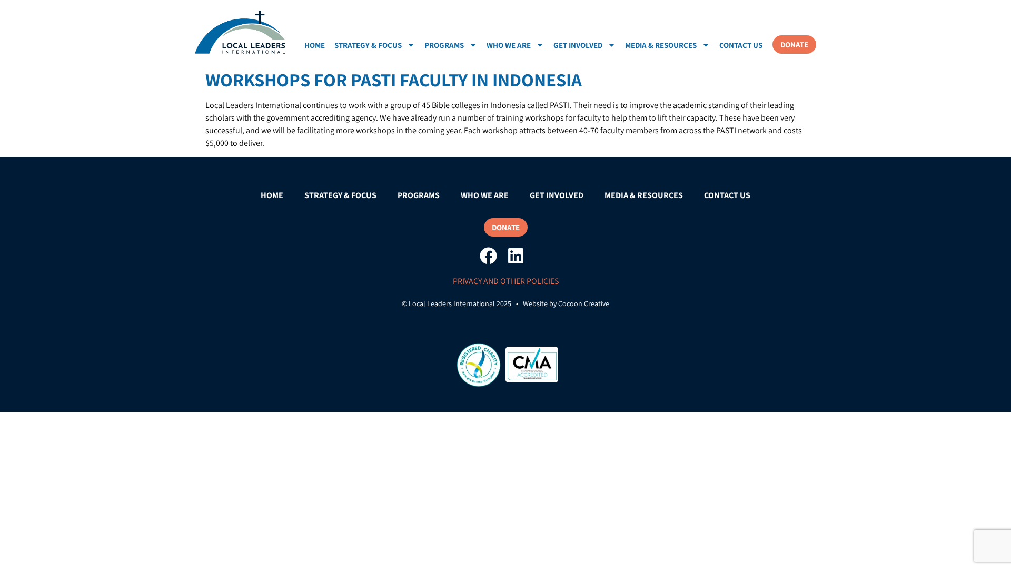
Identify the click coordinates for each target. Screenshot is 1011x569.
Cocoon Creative (583, 303)
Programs (444, 45)
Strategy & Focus (368, 45)
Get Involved (577, 45)
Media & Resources (661, 45)
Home (314, 45)
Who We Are (509, 45)
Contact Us (740, 45)
